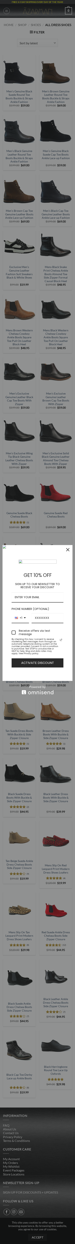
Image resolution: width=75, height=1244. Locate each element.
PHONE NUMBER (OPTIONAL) (30, 609)
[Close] (68, 549)
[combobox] (20, 618)
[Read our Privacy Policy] (61, 639)
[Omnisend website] (37, 690)
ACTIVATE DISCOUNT (37, 663)
